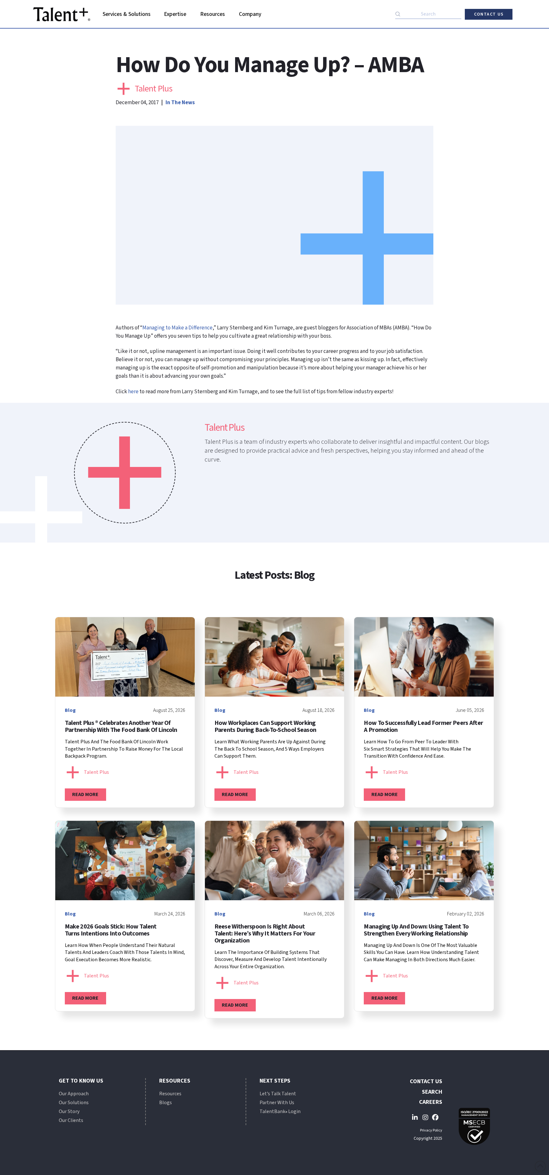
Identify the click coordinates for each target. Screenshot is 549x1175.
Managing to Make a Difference (177, 328)
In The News (180, 102)
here (133, 391)
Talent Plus (153, 88)
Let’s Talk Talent (278, 1093)
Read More (85, 794)
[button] (127, 14)
